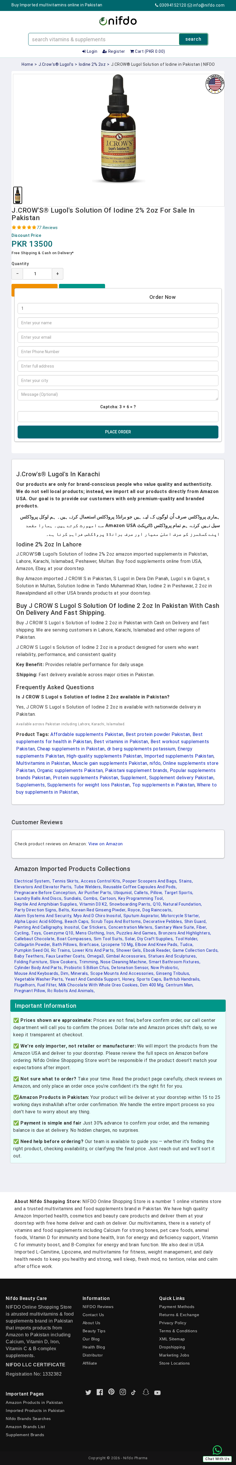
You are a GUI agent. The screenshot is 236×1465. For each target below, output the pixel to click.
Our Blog (91, 1339)
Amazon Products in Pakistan (34, 1402)
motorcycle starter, (180, 915)
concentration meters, (131, 927)
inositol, (72, 927)
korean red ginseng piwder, (99, 910)
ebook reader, (157, 950)
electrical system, (32, 881)
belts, (64, 910)
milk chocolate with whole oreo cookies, (99, 985)
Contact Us (93, 1314)
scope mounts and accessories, (122, 973)
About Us (91, 1322)
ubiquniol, (123, 892)
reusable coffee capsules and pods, (140, 887)
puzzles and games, (137, 933)
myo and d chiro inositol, (98, 915)
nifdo (155, 763)
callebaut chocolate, (35, 938)
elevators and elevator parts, (43, 887)
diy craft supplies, (155, 938)
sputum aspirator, (141, 915)
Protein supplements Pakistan (85, 777)
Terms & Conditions (178, 1331)
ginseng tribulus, (173, 973)
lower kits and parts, (94, 950)
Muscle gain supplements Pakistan (109, 763)
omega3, (96, 956)
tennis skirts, (65, 881)
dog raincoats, (157, 910)
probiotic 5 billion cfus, (87, 967)
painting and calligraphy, (38, 927)
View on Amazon (105, 843)
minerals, (80, 973)
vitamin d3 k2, (93, 904)
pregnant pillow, (30, 990)
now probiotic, (165, 967)
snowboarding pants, (130, 904)
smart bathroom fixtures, (174, 962)
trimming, (89, 962)
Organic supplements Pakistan (70, 770)
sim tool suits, (109, 938)
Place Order (118, 432)
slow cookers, (64, 962)
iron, (110, 933)
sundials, (73, 898)
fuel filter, (47, 985)
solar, (130, 938)
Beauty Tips (94, 1331)
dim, (65, 973)
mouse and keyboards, (36, 973)
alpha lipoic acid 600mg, (38, 921)
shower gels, (129, 950)
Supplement (134, 777)
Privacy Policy (172, 1322)
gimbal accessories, (126, 956)
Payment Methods (177, 1306)
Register (116, 51)
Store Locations (174, 1363)
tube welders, (88, 887)
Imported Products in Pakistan (35, 1410)
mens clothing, (90, 933)
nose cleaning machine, (123, 962)
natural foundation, (182, 904)
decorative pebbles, (163, 921)
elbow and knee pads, (156, 944)
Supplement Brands (25, 1434)
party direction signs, (35, 910)
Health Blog (94, 1347)
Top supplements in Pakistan (163, 785)
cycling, (22, 933)
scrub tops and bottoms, (116, 921)
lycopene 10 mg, (117, 944)
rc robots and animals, (71, 990)
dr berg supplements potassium (141, 749)
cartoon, (108, 898)
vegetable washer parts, (39, 979)
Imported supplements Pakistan (179, 756)
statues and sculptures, (172, 956)
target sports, (178, 892)
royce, (134, 910)
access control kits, (101, 881)
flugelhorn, (25, 985)
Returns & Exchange (179, 1314)
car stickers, (94, 927)
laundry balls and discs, (38, 898)
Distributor (93, 1355)
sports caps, (149, 979)
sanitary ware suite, (175, 927)
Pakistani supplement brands (136, 770)
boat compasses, (74, 938)
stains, (186, 881)
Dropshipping (172, 1347)
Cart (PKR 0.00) (149, 51)
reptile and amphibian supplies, (46, 904)
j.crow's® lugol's (56, 64)
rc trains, (61, 950)
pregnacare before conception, (45, 892)
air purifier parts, (95, 892)
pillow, (157, 892)
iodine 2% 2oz (92, 64)
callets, (141, 892)
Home (27, 64)
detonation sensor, (130, 967)
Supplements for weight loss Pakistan (88, 785)
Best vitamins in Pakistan (121, 741)
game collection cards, (196, 950)
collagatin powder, (32, 944)
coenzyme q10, (59, 933)
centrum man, (180, 985)
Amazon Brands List (25, 1426)
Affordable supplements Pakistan (86, 734)
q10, (157, 904)
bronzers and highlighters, (185, 933)
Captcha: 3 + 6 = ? (118, 406)
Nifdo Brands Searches (28, 1418)
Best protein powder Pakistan (158, 734)
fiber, (202, 927)
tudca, (186, 944)
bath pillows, (65, 944)
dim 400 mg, (152, 985)
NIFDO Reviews (98, 1306)
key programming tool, (141, 898)
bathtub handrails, (182, 979)
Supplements (30, 785)
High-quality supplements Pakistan (104, 756)
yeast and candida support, (93, 979)
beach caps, (77, 921)
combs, (90, 898)
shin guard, (195, 921)
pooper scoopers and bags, (150, 881)
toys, (36, 933)
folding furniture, (31, 962)
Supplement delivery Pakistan (181, 777)
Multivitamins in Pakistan (43, 763)
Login (91, 51)
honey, (128, 979)
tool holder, (186, 938)
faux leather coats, (66, 956)
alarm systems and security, (43, 915)
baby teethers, (29, 956)
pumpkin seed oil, (32, 950)
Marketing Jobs (174, 1355)
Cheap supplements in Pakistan (71, 749)
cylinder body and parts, (38, 967)
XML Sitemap (172, 1339)
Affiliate (90, 1363)
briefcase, (89, 944)
